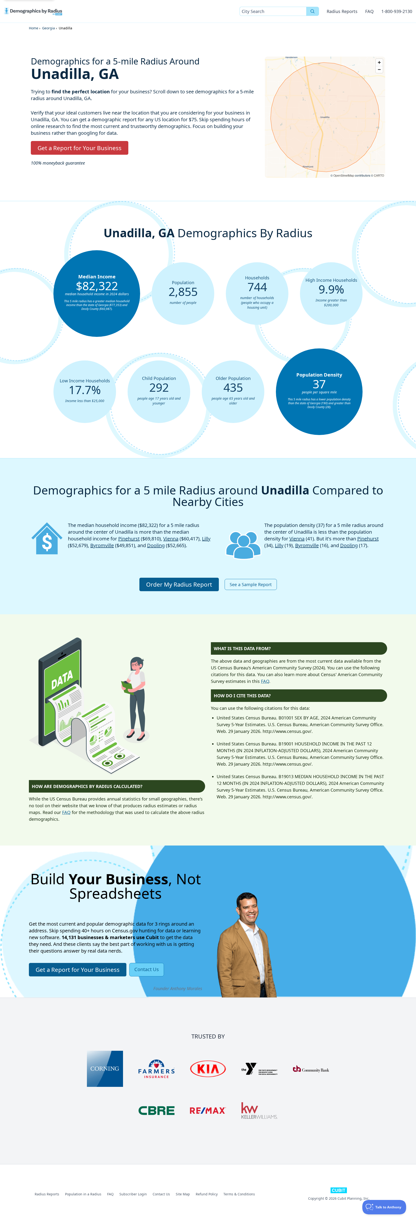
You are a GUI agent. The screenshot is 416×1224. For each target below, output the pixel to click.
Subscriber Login (133, 1194)
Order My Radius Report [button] (179, 584)
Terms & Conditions (239, 1194)
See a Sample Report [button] (251, 584)
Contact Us (161, 1194)
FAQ (369, 11)
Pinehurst (129, 538)
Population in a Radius (83, 1194)
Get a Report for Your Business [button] (80, 148)
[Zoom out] (379, 69)
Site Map (183, 1194)
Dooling (156, 545)
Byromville (102, 545)
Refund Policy (207, 1194)
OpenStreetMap (343, 175)
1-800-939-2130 (396, 11)
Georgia (48, 28)
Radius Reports (342, 11)
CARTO (379, 175)
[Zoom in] (379, 62)
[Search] (312, 11)
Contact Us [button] (146, 969)
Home (33, 28)
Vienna (170, 538)
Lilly (206, 538)
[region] (325, 117)
